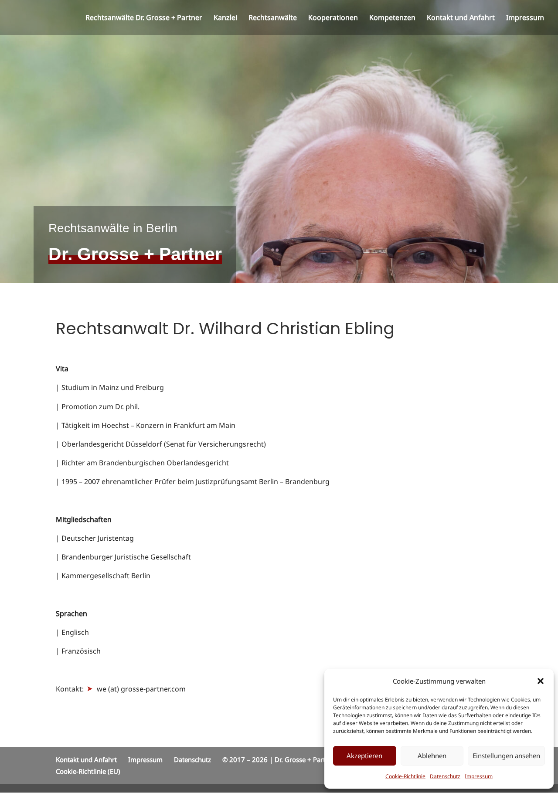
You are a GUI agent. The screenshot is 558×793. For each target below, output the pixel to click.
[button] (540, 681)
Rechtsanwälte (272, 18)
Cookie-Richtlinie (405, 776)
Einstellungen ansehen (506, 755)
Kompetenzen (392, 18)
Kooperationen (333, 18)
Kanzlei (225, 18)
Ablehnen (432, 755)
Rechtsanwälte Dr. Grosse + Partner (143, 18)
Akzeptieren (364, 755)
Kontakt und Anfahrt (461, 18)
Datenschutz (445, 776)
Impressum (479, 776)
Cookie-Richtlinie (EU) (88, 771)
